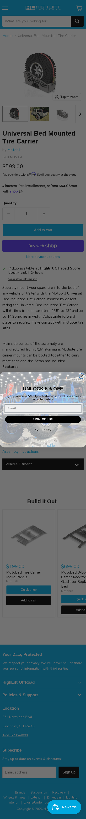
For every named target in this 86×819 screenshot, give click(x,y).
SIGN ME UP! (42, 419)
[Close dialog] (81, 376)
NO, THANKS (43, 429)
